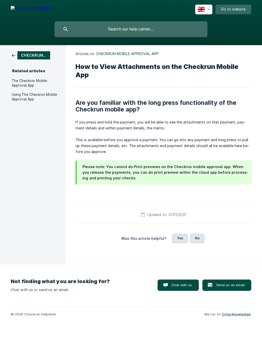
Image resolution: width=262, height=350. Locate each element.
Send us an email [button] (230, 285)
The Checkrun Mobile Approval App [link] (29, 83)
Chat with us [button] (181, 285)
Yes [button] (180, 238)
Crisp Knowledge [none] (236, 314)
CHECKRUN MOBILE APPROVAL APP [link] (127, 54)
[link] (31, 55)
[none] (32, 9)
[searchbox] (131, 29)
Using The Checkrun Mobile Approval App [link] (34, 96)
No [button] (197, 238)
